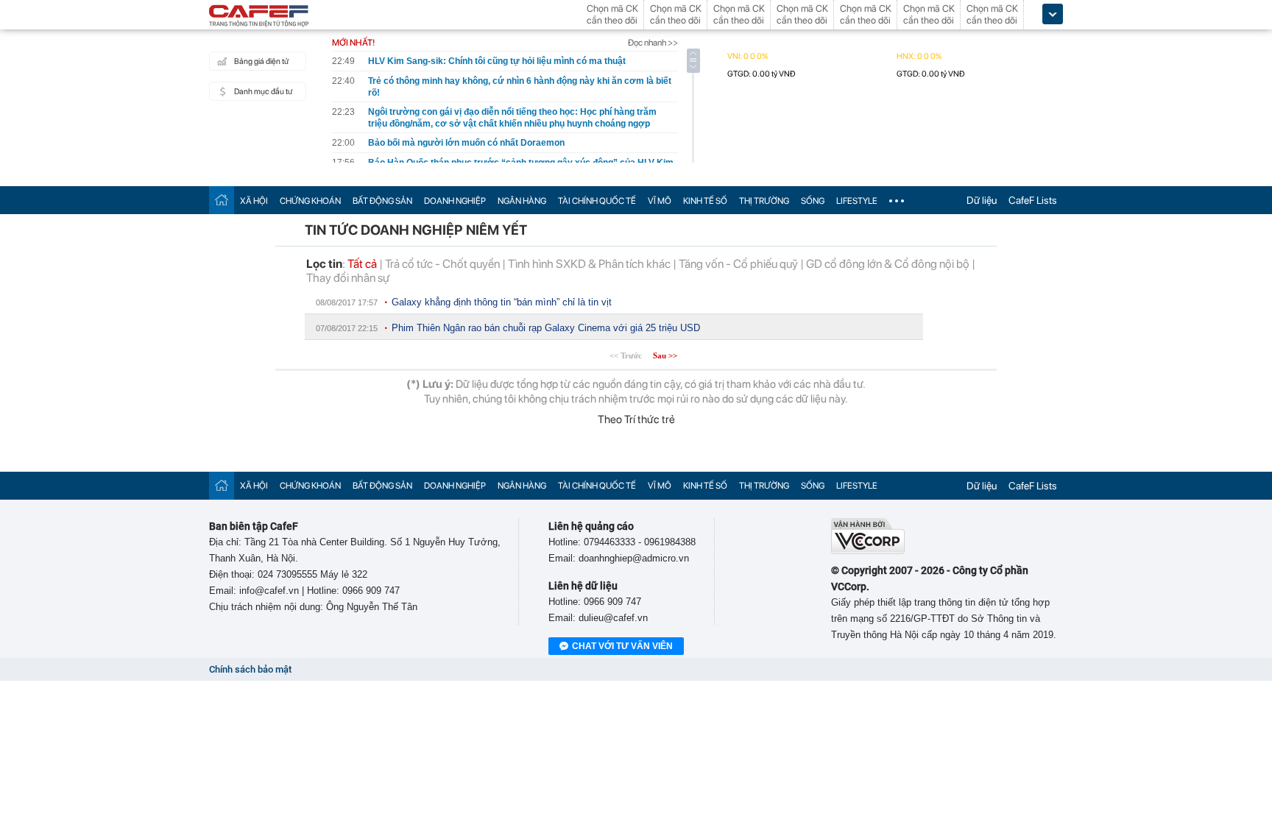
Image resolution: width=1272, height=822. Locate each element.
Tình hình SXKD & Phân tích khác (589, 264)
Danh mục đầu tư (263, 91)
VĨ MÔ (659, 201)
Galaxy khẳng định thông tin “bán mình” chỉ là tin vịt (502, 302)
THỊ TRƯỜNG (764, 201)
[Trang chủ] (221, 199)
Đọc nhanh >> (653, 43)
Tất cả (362, 264)
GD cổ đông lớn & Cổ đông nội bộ (887, 264)
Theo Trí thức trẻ (636, 419)
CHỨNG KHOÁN (310, 201)
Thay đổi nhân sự (347, 278)
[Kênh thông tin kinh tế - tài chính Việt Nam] (259, 16)
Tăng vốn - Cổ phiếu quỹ (738, 264)
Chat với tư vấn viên (622, 646)
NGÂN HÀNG (522, 201)
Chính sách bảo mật (250, 669)
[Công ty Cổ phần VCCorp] (868, 550)
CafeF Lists (1032, 200)
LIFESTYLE (856, 201)
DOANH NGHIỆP (455, 201)
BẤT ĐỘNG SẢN (382, 201)
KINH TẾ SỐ (705, 201)
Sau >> (665, 355)
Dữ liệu (982, 200)
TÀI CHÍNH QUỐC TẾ (597, 201)
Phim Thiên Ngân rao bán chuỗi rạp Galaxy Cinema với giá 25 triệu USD (546, 327)
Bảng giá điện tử (261, 61)
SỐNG (812, 201)
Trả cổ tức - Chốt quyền (442, 264)
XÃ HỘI (254, 201)
